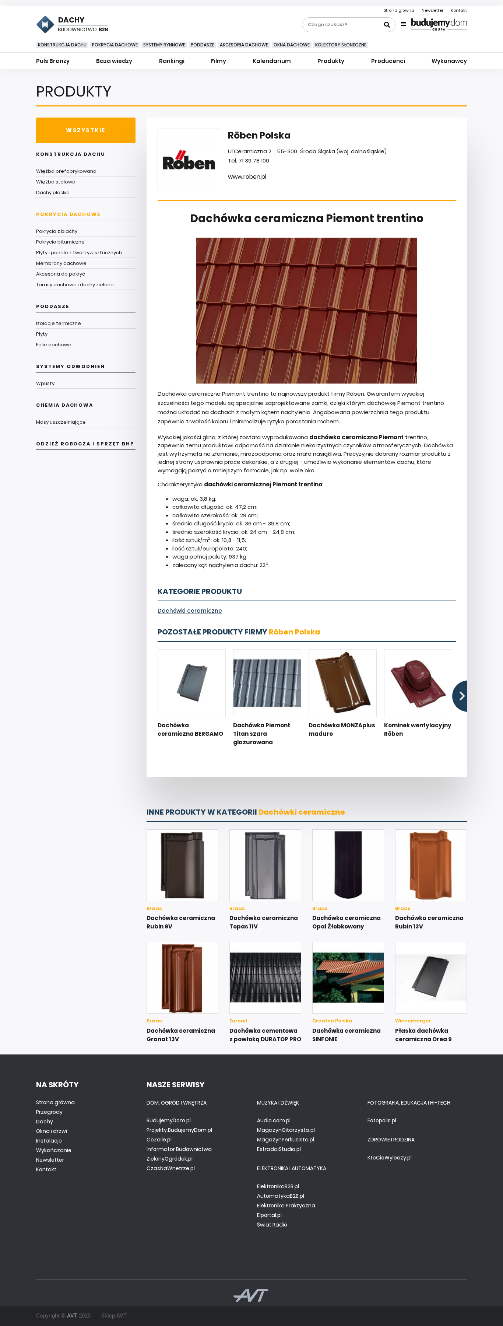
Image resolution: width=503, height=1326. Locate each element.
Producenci (388, 61)
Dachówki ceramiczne (190, 611)
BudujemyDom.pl (169, 1120)
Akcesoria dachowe (244, 45)
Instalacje (49, 1140)
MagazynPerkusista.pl (285, 1139)
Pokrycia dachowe (115, 45)
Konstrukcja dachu (62, 45)
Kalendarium (272, 61)
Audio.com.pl (274, 1120)
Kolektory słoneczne (340, 45)
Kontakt (459, 10)
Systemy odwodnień (70, 366)
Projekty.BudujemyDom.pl (179, 1130)
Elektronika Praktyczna (286, 1205)
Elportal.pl (269, 1215)
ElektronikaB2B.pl (278, 1186)
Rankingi (171, 61)
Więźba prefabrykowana (66, 171)
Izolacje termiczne (58, 323)
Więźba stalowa (55, 181)
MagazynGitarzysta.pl (286, 1130)
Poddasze (202, 45)
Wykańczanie (53, 1150)
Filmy (218, 61)
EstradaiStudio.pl (279, 1149)
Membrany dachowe (61, 263)
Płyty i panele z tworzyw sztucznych (79, 252)
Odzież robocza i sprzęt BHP (85, 443)
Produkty (330, 61)
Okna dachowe (292, 45)
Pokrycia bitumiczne (60, 241)
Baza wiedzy (114, 61)
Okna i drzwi (51, 1131)
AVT (72, 1315)
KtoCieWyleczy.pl (389, 1157)
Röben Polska (294, 632)
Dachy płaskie (53, 192)
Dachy (44, 1121)
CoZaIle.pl (159, 1139)
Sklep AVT (114, 1315)
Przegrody (49, 1112)
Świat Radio (272, 1224)
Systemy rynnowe (164, 45)
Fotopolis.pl (381, 1120)
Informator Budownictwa (179, 1149)
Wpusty (45, 383)
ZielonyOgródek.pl (170, 1158)
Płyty (42, 333)
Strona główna (399, 10)
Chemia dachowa (64, 405)
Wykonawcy (449, 61)
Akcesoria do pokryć (60, 273)
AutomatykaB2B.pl (280, 1196)
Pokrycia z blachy (56, 231)
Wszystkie (85, 130)
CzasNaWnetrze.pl (171, 1168)
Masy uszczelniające (61, 422)
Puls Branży (53, 61)
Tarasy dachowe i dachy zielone (75, 284)
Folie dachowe (53, 344)
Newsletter (432, 10)
